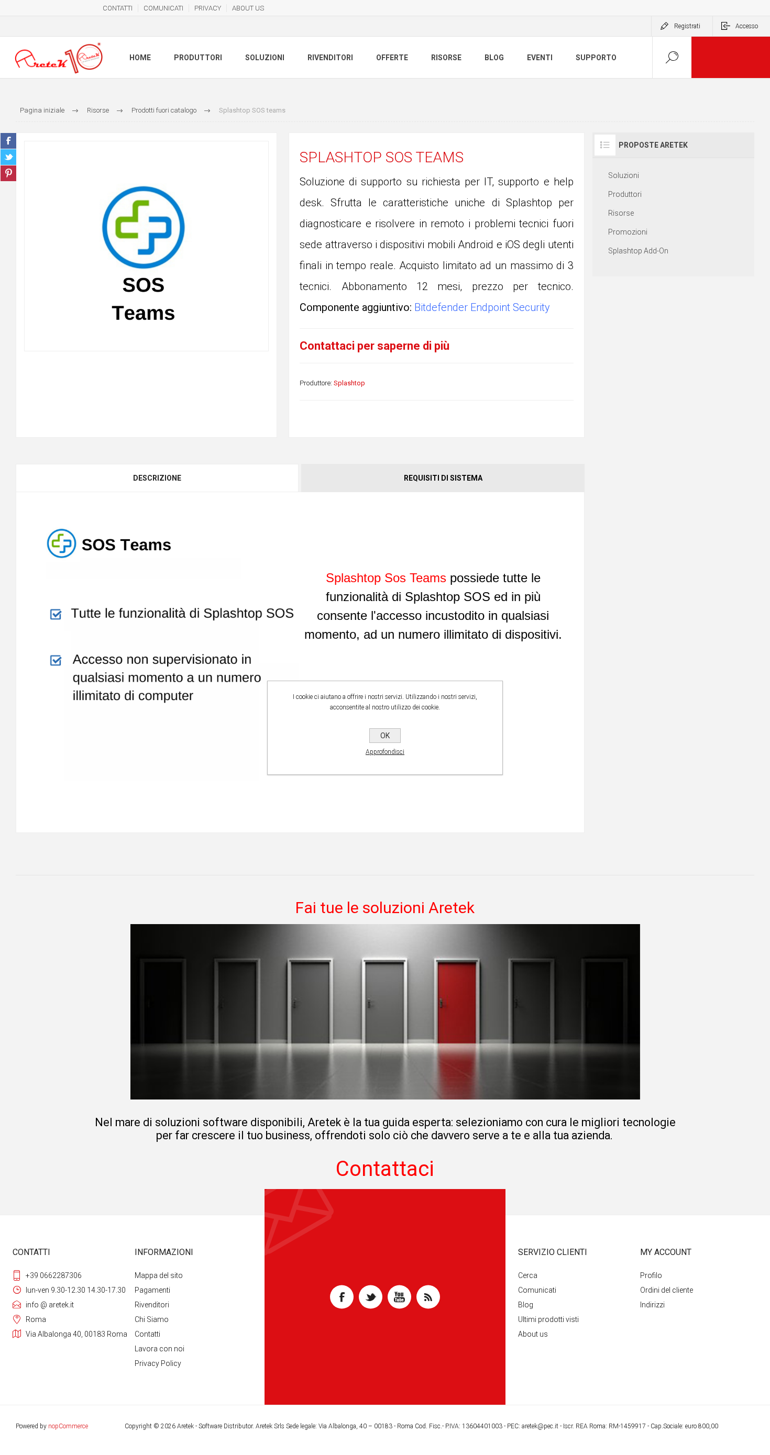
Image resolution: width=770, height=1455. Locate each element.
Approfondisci (385, 752)
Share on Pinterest (8, 173)
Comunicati (537, 1290)
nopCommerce (68, 1426)
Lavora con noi (159, 1349)
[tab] (158, 478)
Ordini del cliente (666, 1290)
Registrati (687, 26)
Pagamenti (152, 1290)
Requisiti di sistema (443, 478)
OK (385, 735)
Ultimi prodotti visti (548, 1319)
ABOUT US (248, 8)
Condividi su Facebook (8, 141)
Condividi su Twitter (8, 157)
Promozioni (627, 232)
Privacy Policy (158, 1363)
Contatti (147, 1334)
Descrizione (157, 478)
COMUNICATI (163, 8)
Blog (525, 1305)
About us (533, 1334)
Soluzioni (623, 175)
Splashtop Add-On (638, 251)
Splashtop (349, 383)
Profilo (651, 1275)
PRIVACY (207, 8)
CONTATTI (118, 8)
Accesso (746, 26)
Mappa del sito (159, 1275)
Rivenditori (152, 1305)
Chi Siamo (152, 1319)
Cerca (527, 1275)
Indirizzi (652, 1305)
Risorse (621, 213)
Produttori (625, 194)
